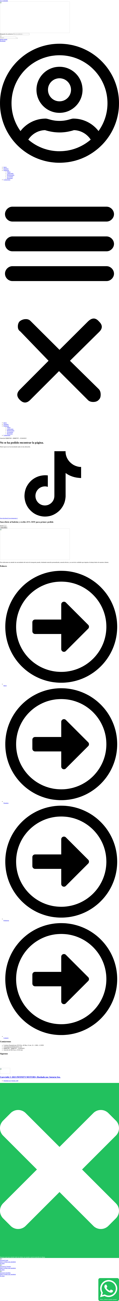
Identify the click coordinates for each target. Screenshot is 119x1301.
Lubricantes (10, 173)
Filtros (8, 172)
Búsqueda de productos (6, 34)
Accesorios (10, 176)
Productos (6, 170)
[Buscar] (0, 36)
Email (2, 525)
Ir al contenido (4, 0)
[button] (59, 301)
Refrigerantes (10, 175)
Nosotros (5, 168)
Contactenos (6, 179)
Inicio (5, 167)
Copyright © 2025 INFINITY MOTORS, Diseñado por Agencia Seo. (30, 1077)
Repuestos (10, 178)
